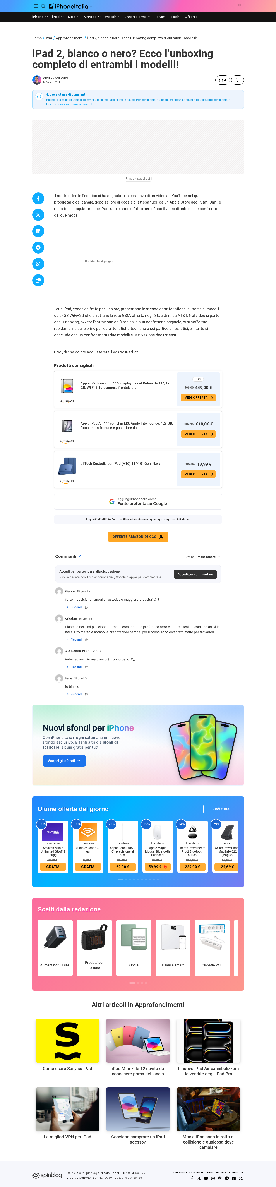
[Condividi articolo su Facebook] (38, 198)
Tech (175, 17)
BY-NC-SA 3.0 (103, 1178)
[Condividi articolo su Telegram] (38, 248)
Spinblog (90, 1173)
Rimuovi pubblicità (138, 178)
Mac (71, 17)
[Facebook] (192, 1178)
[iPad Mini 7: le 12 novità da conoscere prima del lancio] (138, 1041)
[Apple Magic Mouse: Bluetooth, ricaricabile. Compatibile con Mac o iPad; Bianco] (158, 832)
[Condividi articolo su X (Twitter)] (38, 215)
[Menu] (36, 6)
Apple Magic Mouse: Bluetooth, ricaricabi (157, 851)
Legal (209, 1172)
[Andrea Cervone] (36, 80)
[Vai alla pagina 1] (120, 879)
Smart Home (135, 17)
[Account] (239, 6)
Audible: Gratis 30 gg (87, 849)
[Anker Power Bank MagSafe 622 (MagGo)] (227, 832)
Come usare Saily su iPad (67, 1068)
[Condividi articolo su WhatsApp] (38, 264)
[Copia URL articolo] (38, 280)
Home (37, 38)
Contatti (196, 1172)
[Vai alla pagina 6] (142, 879)
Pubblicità (236, 1172)
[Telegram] (227, 1178)
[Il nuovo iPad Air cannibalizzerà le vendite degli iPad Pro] (208, 1041)
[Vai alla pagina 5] (138, 879)
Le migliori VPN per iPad (67, 1136)
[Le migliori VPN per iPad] (67, 1109)
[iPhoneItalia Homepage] (68, 6)
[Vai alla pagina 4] (134, 879)
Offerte (191, 17)
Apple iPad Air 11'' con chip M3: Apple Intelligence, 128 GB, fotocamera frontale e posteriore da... (127, 425)
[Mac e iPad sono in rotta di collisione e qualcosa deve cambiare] (208, 1109)
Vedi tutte (221, 809)
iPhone (38, 17)
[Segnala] (86, 607)
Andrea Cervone (55, 77)
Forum (160, 17)
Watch (111, 17)
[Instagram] (213, 1178)
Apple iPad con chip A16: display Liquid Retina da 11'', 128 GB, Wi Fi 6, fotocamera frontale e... (126, 385)
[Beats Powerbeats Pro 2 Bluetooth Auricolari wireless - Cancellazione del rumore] (193, 832)
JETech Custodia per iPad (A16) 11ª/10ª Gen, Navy (120, 463)
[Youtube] (206, 1178)
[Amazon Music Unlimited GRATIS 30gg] (53, 832)
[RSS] (241, 1178)
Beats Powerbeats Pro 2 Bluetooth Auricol (192, 851)
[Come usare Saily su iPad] (67, 1041)
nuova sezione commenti (74, 104)
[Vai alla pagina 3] (130, 879)
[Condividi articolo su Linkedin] (38, 231)
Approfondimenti (69, 38)
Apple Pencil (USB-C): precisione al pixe (123, 851)
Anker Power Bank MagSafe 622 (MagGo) (227, 851)
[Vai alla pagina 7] (146, 879)
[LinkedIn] (234, 1178)
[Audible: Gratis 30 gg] (88, 832)
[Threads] (220, 1178)
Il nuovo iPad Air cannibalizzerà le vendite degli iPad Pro (208, 1071)
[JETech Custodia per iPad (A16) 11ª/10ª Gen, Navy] (67, 466)
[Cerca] (43, 6)
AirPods (90, 17)
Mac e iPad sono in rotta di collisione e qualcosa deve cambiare (209, 1142)
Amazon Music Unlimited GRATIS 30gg (53, 851)
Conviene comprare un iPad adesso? (138, 1139)
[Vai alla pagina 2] (126, 879)
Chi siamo (180, 1172)
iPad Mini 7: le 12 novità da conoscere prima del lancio (138, 1071)
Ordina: (190, 557)
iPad (56, 17)
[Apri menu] (91, 6)
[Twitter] (199, 1178)
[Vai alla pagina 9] (154, 879)
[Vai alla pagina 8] (150, 879)
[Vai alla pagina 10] (158, 879)
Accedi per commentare (195, 574)
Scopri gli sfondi (61, 760)
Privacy (221, 1172)
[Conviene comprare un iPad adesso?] (138, 1109)
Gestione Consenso (128, 1178)
